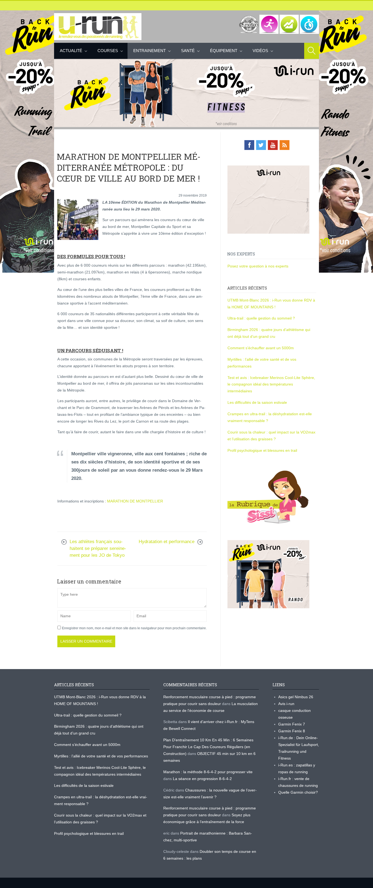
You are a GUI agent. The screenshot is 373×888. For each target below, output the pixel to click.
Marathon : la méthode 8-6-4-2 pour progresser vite (208, 772)
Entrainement (149, 50)
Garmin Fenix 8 (291, 731)
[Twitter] (261, 145)
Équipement (223, 50)
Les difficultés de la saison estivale (257, 402)
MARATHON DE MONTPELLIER (135, 501)
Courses (107, 50)
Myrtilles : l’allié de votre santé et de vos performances (101, 756)
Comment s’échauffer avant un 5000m (261, 348)
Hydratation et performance (166, 541)
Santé (188, 50)
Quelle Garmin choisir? (298, 792)
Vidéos (260, 50)
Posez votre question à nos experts (257, 266)
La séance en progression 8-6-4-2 (202, 778)
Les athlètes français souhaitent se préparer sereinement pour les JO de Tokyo (98, 548)
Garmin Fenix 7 (291, 724)
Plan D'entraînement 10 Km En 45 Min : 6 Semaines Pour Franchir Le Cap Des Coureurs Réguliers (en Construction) (208, 747)
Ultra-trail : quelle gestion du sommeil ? (261, 318)
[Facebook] (249, 145)
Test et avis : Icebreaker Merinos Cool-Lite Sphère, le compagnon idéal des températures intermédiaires (271, 384)
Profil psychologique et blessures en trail (262, 450)
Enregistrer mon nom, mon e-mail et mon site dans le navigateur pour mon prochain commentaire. (134, 628)
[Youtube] (273, 145)
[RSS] (284, 145)
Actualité (71, 50)
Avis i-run (286, 704)
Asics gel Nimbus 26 (295, 697)
